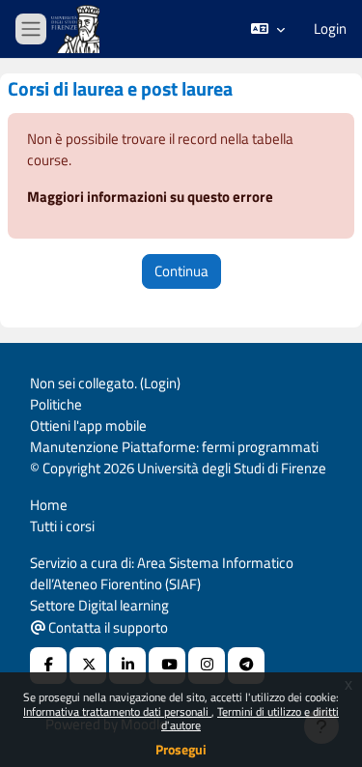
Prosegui (181, 749)
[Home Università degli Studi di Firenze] (77, 29)
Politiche (56, 404)
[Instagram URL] (206, 665)
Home (49, 505)
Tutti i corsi (62, 526)
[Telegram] (246, 665)
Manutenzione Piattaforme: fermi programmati (174, 447)
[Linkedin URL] (127, 665)
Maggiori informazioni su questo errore (150, 196)
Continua (181, 271)
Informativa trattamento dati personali (117, 711)
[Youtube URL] (167, 665)
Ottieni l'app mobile (88, 425)
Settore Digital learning (99, 605)
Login (330, 29)
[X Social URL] (88, 665)
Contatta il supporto (106, 627)
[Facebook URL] (48, 665)
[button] (267, 29)
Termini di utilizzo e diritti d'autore (250, 718)
